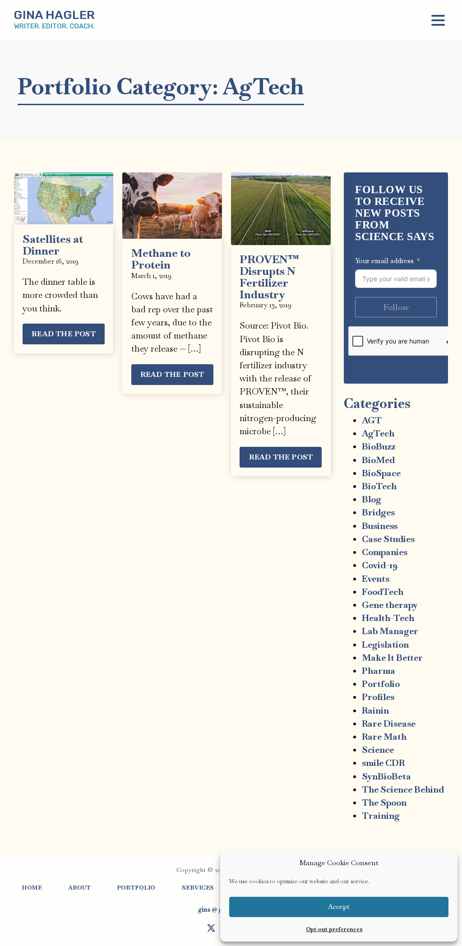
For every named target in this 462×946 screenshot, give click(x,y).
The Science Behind (403, 789)
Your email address (384, 260)
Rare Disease (389, 723)
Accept (339, 906)
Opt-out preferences (334, 929)
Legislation (385, 644)
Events (375, 578)
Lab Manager (390, 631)
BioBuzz (378, 446)
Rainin (375, 710)
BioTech (379, 486)
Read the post (64, 334)
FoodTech (382, 592)
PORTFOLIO (136, 887)
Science (378, 750)
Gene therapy (390, 605)
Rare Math (384, 736)
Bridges (378, 512)
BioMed (378, 460)
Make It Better (392, 657)
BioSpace (381, 473)
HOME (32, 887)
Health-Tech (388, 618)
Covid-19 (379, 565)
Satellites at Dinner (53, 245)
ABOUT (79, 887)
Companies (384, 552)
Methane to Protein (160, 259)
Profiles (378, 697)
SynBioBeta (386, 776)
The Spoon (384, 802)
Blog (371, 499)
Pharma (378, 671)
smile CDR (383, 763)
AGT (372, 420)
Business (379, 526)
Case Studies (388, 539)
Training (381, 815)
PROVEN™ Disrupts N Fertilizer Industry (269, 276)
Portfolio (381, 684)
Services (198, 887)
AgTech (378, 433)
